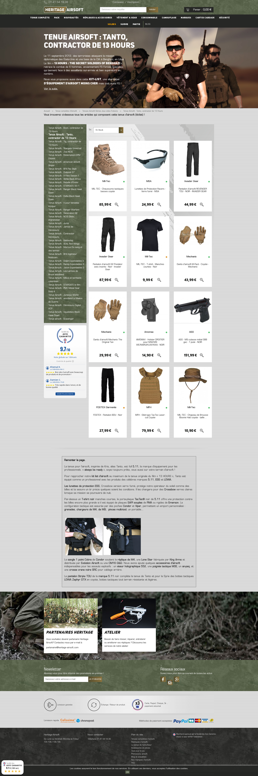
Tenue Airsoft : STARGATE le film (64, 285)
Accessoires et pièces (140, 748)
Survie (124, 24)
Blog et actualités (138, 757)
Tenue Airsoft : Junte (58, 223)
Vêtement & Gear (127, 18)
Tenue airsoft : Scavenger (61, 319)
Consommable (149, 18)
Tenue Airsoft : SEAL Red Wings (64, 244)
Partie (136, 24)
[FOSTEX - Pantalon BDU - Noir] (108, 385)
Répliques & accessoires (97, 18)
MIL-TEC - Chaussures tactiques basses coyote (108, 190)
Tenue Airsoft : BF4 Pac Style (62, 169)
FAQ (133, 763)
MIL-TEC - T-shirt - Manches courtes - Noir (150, 265)
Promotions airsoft (139, 754)
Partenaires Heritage (69, 633)
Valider (152, 9)
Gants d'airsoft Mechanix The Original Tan (107, 341)
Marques (186, 18)
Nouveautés (71, 18)
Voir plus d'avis (65, 394)
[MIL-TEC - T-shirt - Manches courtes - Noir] (150, 234)
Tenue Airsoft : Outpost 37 (61, 172)
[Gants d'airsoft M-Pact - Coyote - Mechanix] (193, 234)
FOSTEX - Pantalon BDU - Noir (107, 415)
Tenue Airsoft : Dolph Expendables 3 (66, 261)
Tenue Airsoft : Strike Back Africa (64, 179)
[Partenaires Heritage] (71, 613)
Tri (90, 130)
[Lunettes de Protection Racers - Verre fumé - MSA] (150, 159)
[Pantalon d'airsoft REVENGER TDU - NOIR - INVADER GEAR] (193, 159)
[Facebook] (163, 679)
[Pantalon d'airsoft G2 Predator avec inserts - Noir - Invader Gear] (108, 234)
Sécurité (224, 18)
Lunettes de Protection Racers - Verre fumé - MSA (150, 190)
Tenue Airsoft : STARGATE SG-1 (63, 186)
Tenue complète (40, 18)
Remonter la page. (74, 460)
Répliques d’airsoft (139, 742)
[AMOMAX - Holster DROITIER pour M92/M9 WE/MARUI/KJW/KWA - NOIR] (150, 310)
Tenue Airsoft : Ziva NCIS (60, 152)
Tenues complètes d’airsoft (143, 739)
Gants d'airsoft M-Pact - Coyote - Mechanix (193, 265)
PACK (56, 18)
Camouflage (169, 18)
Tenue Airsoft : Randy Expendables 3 (66, 264)
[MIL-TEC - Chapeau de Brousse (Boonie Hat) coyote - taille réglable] (193, 385)
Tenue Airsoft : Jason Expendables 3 (66, 268)
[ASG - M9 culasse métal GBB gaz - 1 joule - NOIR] (193, 310)
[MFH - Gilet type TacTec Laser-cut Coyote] (150, 385)
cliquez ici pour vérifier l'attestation (189, 737)
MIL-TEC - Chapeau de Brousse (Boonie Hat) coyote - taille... (193, 416)
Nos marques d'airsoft (141, 760)
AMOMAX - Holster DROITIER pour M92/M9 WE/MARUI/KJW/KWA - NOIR (150, 342)
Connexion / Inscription (126, 2)
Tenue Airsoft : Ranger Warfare (63, 210)
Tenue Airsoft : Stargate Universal (64, 148)
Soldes (112, 24)
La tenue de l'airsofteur (141, 745)
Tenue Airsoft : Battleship (60, 240)
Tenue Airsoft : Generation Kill (62, 213)
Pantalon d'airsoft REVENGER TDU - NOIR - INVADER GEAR (193, 190)
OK (127, 772)
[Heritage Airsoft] (71, 9)
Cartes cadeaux (205, 18)
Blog (147, 24)
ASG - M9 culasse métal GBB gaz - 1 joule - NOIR (193, 341)
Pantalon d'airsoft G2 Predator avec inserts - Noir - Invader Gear (107, 267)
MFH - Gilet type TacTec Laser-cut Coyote (150, 416)
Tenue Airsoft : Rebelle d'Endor (63, 182)
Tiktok (169, 681)
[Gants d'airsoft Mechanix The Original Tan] (108, 310)
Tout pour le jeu (138, 751)
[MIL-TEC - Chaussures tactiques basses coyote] (108, 159)
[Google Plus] (176, 679)
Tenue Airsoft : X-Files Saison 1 (63, 176)
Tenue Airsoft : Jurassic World (63, 295)
